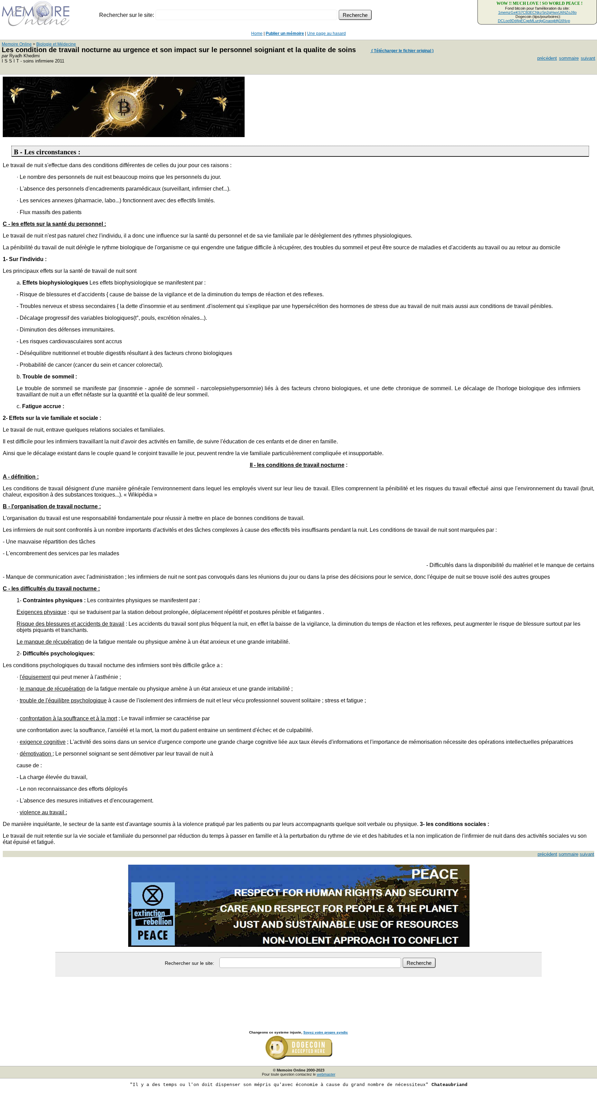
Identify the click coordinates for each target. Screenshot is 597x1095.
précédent (547, 58)
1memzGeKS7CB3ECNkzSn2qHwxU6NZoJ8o (537, 12)
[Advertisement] (298, 995)
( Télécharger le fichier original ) (402, 50)
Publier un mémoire (285, 33)
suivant (588, 58)
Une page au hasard (326, 33)
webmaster (326, 1074)
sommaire (569, 58)
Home (257, 33)
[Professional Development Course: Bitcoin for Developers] (124, 135)
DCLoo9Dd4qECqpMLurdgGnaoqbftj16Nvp (534, 21)
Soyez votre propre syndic (325, 1032)
